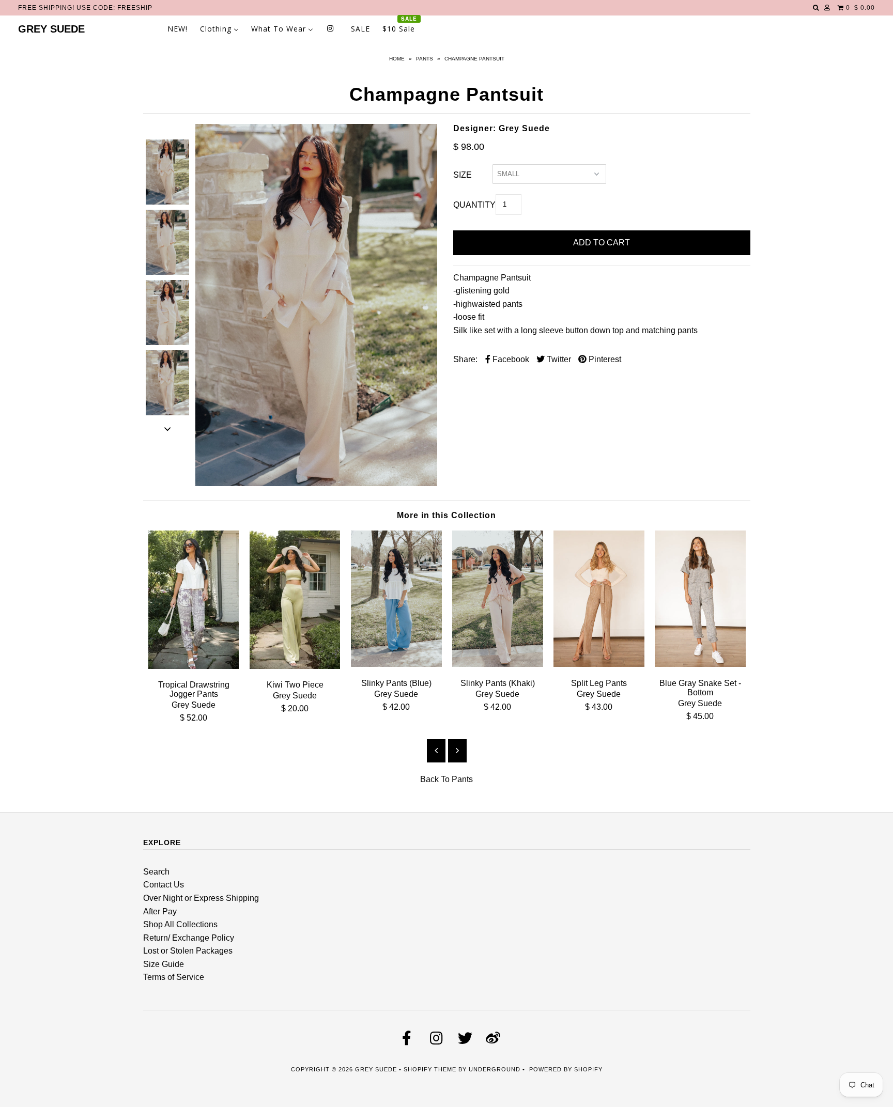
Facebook (509, 359)
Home (397, 58)
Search (156, 871)
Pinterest (604, 359)
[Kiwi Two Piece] (295, 666)
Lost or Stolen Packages (188, 950)
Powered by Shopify (566, 1069)
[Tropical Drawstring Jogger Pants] (193, 666)
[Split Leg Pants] (598, 664)
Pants (424, 58)
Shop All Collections (180, 924)
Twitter (558, 359)
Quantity (474, 204)
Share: (465, 359)
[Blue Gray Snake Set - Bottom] (700, 664)
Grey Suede (51, 29)
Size (462, 174)
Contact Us (163, 884)
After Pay (160, 911)
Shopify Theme (430, 1069)
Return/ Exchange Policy (188, 937)
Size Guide (163, 964)
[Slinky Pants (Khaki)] (497, 664)
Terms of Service (173, 977)
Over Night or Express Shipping (201, 898)
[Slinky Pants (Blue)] (396, 664)
